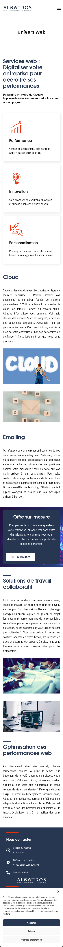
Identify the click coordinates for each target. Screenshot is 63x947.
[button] (58, 891)
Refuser (31, 931)
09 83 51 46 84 (20, 873)
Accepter (31, 922)
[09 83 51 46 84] (8, 872)
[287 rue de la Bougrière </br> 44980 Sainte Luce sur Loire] (8, 862)
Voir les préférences (31, 939)
